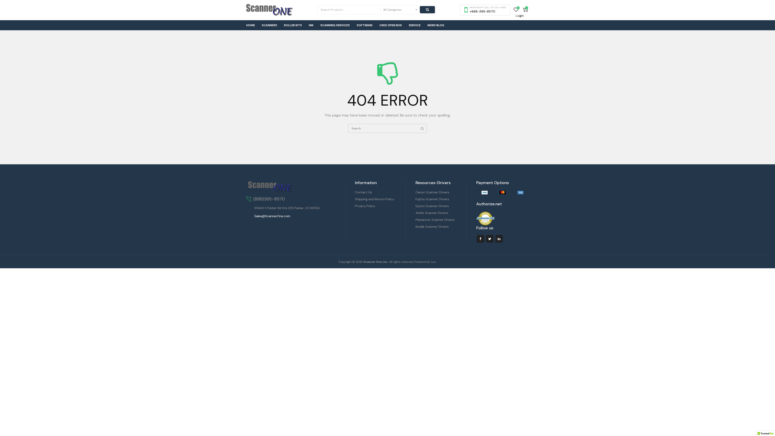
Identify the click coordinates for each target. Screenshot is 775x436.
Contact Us (363, 192)
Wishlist (516, 9)
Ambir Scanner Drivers (432, 213)
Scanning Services (335, 25)
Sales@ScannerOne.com (272, 216)
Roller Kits (293, 25)
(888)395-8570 (269, 199)
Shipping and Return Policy (374, 199)
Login (520, 16)
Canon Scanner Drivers (432, 192)
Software (365, 25)
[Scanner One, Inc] (269, 10)
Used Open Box (390, 25)
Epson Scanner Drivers (432, 206)
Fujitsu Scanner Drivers (432, 199)
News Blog (435, 25)
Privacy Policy (365, 206)
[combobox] (400, 9)
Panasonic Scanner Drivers (435, 220)
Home (250, 25)
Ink (311, 25)
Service (415, 25)
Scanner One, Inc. (376, 262)
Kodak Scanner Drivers (432, 226)
